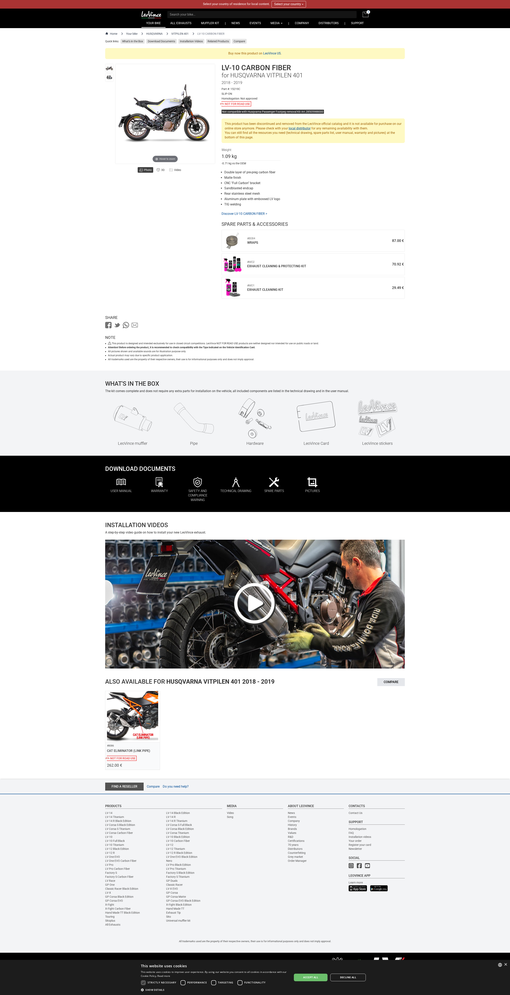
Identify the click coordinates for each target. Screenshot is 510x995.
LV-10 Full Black (115, 840)
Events (292, 816)
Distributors (295, 848)
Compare (239, 41)
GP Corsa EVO (114, 900)
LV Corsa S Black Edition (120, 824)
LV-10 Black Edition (178, 836)
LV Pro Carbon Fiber (117, 868)
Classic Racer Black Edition (121, 888)
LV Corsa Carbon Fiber (119, 832)
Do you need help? (176, 786)
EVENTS (255, 23)
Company (294, 820)
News (291, 813)
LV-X (108, 892)
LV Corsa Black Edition (180, 828)
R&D (290, 836)
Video (230, 813)
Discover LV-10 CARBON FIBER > (244, 214)
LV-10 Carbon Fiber (178, 840)
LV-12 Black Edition (117, 848)
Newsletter (355, 848)
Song (230, 816)
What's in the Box (132, 41)
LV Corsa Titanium (177, 832)
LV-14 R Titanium (176, 820)
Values (292, 832)
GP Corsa (172, 892)
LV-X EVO (172, 888)
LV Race (110, 880)
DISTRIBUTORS (329, 23)
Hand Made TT (175, 908)
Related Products (218, 41)
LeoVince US (272, 53)
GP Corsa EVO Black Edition (183, 900)
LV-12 (169, 844)
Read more (163, 976)
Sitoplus (110, 920)
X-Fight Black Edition (179, 904)
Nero (169, 860)
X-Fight (109, 904)
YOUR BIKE (153, 23)
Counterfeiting (297, 852)
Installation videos (360, 836)
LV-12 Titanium (175, 848)
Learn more (356, 882)
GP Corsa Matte (176, 896)
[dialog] (255, 977)
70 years (293, 844)
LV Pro (109, 864)
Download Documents (161, 41)
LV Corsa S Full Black (179, 824)
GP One (110, 884)
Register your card (360, 844)
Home (113, 33)
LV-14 (108, 813)
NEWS (235, 23)
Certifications (296, 840)
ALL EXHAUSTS (180, 23)
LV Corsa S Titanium (117, 828)
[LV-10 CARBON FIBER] (109, 68)
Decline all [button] (348, 977)
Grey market (295, 856)
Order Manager (297, 860)
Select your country (288, 4)
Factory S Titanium (177, 876)
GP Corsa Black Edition (119, 896)
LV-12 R (110, 852)
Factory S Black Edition (180, 872)
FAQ (351, 832)
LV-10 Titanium (114, 844)
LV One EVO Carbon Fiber (120, 860)
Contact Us (355, 813)
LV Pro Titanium (176, 868)
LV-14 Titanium (114, 816)
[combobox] (500, 965)
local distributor (300, 128)
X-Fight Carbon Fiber (118, 908)
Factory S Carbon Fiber (119, 876)
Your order (355, 840)
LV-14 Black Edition (178, 813)
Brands (292, 828)
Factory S (111, 872)
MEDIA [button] (275, 23)
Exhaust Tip (173, 912)
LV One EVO (112, 856)
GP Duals (172, 880)
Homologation (357, 828)
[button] (214, 989)
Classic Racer (174, 884)
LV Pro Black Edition (178, 864)
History (292, 824)
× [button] (505, 964)
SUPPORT (357, 23)
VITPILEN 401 (180, 33)
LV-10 (108, 836)
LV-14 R (171, 816)
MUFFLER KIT (210, 23)
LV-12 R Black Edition (179, 852)
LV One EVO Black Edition (181, 856)
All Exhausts (112, 924)
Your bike (131, 33)
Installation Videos (191, 41)
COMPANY (302, 23)
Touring (110, 916)
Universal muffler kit (178, 920)
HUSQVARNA (154, 33)
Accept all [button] (310, 977)
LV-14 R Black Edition (118, 820)
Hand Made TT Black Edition (122, 912)
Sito (168, 916)
